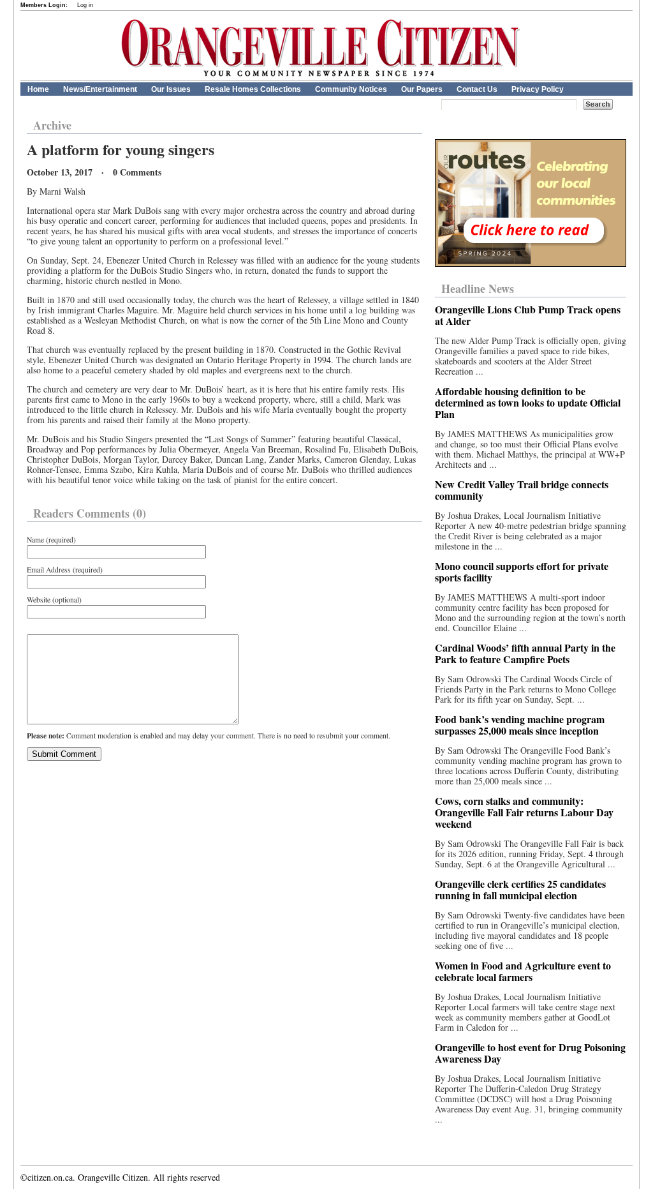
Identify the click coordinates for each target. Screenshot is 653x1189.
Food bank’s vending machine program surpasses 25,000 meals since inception (520, 725)
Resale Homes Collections (253, 89)
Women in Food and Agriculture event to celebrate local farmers (523, 971)
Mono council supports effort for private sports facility (521, 571)
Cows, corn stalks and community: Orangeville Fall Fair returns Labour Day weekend (524, 812)
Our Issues (171, 89)
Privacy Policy (537, 89)
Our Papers (422, 89)
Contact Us (477, 89)
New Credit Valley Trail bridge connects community (521, 490)
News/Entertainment (100, 89)
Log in (85, 5)
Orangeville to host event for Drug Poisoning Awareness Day (530, 1053)
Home (38, 89)
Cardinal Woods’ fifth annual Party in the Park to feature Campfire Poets (525, 653)
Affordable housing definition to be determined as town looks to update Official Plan (527, 402)
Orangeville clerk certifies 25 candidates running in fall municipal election (520, 889)
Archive (52, 125)
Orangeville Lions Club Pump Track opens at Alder (527, 315)
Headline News (477, 288)
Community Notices (351, 89)
